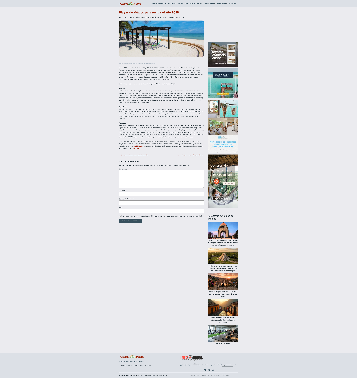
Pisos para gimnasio (223, 343)
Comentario (123, 169)
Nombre (122, 190)
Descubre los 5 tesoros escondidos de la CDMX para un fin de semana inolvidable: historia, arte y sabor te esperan (223, 242)
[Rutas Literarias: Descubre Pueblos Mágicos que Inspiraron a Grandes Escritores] (223, 308)
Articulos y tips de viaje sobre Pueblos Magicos (139, 17)
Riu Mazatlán (138, 146)
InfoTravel (196, 364)
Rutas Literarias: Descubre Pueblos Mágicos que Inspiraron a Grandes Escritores (223, 320)
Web (120, 207)
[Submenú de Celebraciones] (214, 3)
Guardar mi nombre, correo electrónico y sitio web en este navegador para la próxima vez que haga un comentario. (162, 216)
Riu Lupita (135, 148)
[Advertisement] (223, 25)
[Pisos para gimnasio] (223, 333)
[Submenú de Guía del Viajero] (201, 3)
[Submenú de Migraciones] (226, 3)
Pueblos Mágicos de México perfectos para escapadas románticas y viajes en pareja (223, 294)
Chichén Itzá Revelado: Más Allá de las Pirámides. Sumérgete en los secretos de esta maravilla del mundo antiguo (223, 268)
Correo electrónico (126, 199)
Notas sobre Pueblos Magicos (172, 17)
